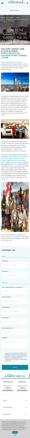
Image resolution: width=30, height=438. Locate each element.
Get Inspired (7, 407)
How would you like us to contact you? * (12, 287)
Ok (15, 432)
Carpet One (4, 17)
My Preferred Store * (7, 328)
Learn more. (21, 429)
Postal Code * (5, 317)
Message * (4, 337)
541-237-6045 (7, 389)
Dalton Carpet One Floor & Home (11, 62)
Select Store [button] (14, 10)
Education (6, 414)
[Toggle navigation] (2, 3)
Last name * (5, 271)
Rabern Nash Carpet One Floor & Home (16, 156)
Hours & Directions (7, 390)
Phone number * (6, 296)
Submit (15, 367)
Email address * (6, 307)
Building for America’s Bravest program (13, 145)
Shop (5, 400)
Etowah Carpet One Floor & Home (11, 160)
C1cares (18, 17)
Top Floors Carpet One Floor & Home (12, 158)
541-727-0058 (22, 389)
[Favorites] (24, 3)
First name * (5, 260)
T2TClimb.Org (16, 236)
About (11, 17)
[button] (21, 3)
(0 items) (27, 3)
